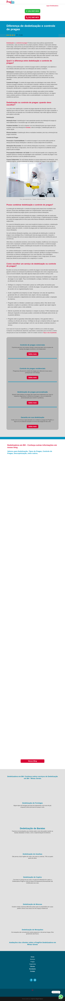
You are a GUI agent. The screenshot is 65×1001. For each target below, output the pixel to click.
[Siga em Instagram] (34, 980)
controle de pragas (21, 43)
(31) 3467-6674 (33, 17)
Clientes (32, 966)
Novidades (32, 969)
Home (32, 957)
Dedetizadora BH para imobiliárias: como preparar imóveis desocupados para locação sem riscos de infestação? (31, 545)
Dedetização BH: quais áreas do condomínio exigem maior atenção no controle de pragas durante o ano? (32, 495)
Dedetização (10, 43)
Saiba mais (32, 354)
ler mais (10, 507)
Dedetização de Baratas (32, 828)
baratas (28, 127)
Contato (32, 971)
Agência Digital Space (37, 998)
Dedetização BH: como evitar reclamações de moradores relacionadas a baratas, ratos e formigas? (32, 694)
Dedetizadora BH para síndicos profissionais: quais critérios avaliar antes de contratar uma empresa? (31, 645)
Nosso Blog (32, 761)
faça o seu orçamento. (50, 332)
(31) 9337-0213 (33, 11)
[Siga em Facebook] (31, 980)
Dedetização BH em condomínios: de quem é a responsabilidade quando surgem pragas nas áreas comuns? (31, 744)
